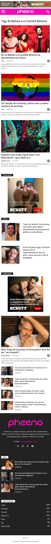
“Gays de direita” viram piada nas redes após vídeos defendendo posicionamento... (31, 381)
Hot (2, 523)
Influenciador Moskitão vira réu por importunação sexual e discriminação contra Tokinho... (30, 404)
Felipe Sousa (5, 161)
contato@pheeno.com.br (28, 441)
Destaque (5, 100)
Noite (3, 51)
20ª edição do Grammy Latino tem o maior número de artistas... (25, 105)
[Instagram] (23, 446)
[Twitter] (28, 446)
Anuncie (25, 538)
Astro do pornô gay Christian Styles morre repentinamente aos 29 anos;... (30, 392)
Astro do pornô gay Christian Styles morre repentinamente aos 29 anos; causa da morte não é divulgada (36, 252)
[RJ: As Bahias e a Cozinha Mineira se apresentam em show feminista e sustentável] (25, 38)
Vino (2, 61)
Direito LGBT (5, 526)
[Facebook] (18, 446)
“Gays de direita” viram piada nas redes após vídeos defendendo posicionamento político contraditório (36, 228)
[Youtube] (33, 446)
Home (2, 17)
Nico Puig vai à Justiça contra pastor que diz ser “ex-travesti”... (25, 351)
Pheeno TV (5, 516)
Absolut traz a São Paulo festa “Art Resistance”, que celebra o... (20, 156)
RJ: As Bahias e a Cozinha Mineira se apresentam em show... (20, 56)
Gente (3, 505)
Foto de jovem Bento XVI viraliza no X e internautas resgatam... (31, 369)
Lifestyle (4, 151)
